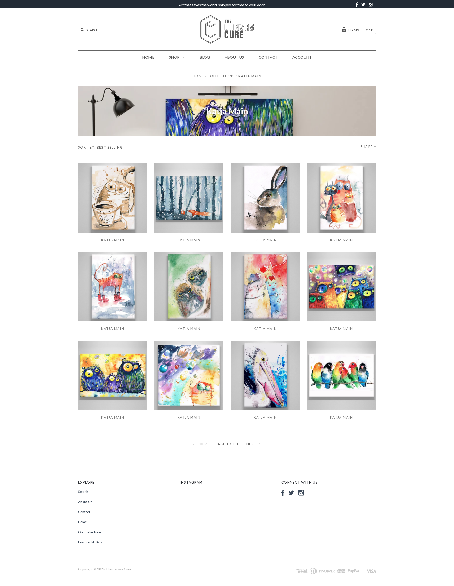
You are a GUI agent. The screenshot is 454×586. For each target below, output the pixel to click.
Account (302, 57)
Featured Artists (90, 542)
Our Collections (89, 532)
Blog (205, 57)
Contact (268, 57)
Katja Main (112, 240)
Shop (174, 57)
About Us (234, 57)
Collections (221, 76)
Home (148, 57)
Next (251, 444)
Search (83, 491)
